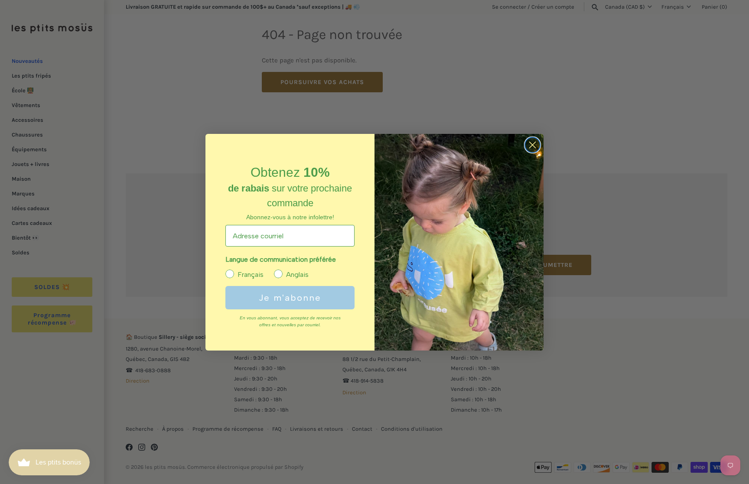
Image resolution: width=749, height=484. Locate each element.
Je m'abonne (290, 297)
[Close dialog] (532, 145)
